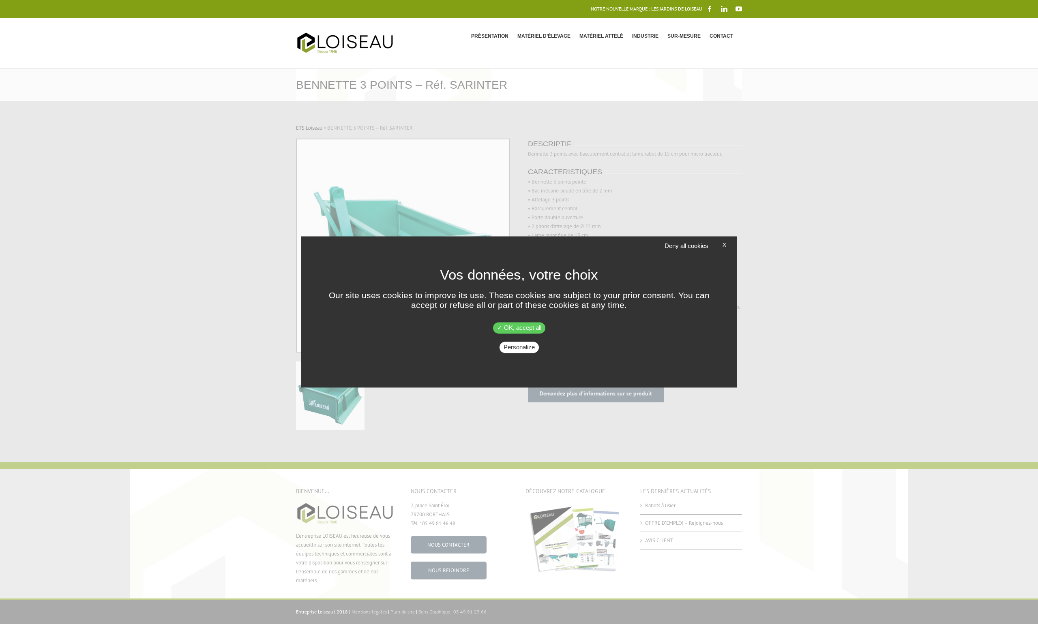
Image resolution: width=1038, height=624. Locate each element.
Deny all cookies (686, 245)
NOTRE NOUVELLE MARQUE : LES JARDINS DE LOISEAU (646, 9)
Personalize (519, 347)
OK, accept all (521, 328)
